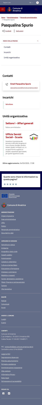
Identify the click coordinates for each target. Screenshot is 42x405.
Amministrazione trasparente (11, 367)
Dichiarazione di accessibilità (11, 381)
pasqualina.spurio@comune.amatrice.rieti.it (24, 88)
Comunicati (5, 304)
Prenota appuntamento (9, 361)
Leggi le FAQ (5, 354)
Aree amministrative (8, 219)
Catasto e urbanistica (8, 261)
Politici (3, 226)
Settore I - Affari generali (19, 123)
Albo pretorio (5, 371)
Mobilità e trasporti (8, 275)
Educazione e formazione (10, 268)
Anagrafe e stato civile (9, 251)
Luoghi (3, 319)
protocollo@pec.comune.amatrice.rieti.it (19, 346)
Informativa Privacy (8, 374)
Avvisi (3, 307)
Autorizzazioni (6, 258)
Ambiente (4, 248)
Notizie (3, 300)
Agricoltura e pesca (8, 244)
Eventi (3, 322)
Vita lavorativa (6, 289)
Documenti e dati (7, 233)
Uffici (3, 222)
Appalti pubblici (6, 255)
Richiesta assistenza (8, 364)
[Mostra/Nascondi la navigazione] (2, 9)
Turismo (4, 285)
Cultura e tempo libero (9, 265)
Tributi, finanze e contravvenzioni (13, 282)
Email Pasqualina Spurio (20, 84)
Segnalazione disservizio (10, 357)
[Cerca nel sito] (36, 9)
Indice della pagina (10, 41)
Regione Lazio (7, 3)
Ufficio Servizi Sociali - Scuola (14, 136)
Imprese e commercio (8, 272)
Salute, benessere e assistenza (12, 278)
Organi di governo (7, 216)
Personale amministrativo (10, 229)
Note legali (5, 378)
